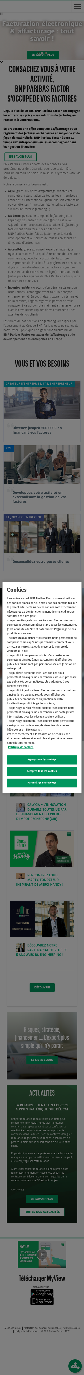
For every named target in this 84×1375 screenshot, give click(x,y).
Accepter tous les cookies (42, 771)
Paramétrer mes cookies (42, 783)
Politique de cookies (20, 747)
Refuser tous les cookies (42, 760)
